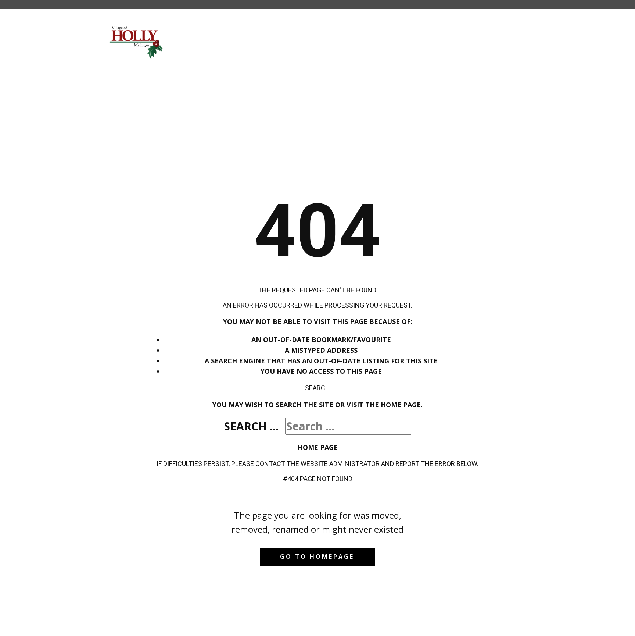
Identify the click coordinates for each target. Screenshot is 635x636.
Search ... (251, 426)
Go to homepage (317, 556)
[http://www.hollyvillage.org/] (136, 42)
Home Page (318, 447)
